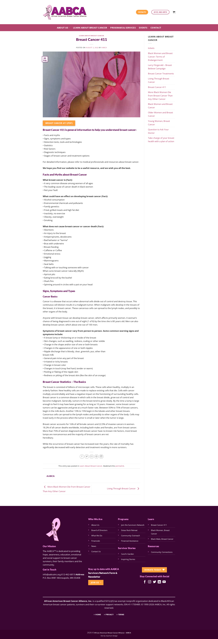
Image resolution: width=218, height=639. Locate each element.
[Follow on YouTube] (164, 582)
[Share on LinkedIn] (101, 456)
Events (143, 27)
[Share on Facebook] (82, 456)
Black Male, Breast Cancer (162, 539)
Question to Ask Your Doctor (158, 131)
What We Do (96, 535)
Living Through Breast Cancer (121, 488)
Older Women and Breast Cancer (160, 114)
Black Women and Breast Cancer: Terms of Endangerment (160, 56)
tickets (151, 48)
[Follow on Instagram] (149, 582)
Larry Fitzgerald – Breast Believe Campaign (160, 67)
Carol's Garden (127, 554)
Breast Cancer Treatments (161, 73)
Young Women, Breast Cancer (159, 123)
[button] (174, 12)
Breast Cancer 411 (157, 87)
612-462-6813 (68, 574)
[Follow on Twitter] (154, 582)
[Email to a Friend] (91, 456)
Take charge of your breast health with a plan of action (161, 139)
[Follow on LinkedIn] (159, 582)
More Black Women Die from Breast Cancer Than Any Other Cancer (160, 95)
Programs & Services (122, 27)
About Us (62, 27)
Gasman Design (112, 636)
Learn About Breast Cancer (90, 27)
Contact (156, 27)
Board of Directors (99, 530)
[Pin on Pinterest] (96, 456)
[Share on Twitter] (87, 456)
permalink (119, 466)
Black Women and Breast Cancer (160, 106)
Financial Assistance (129, 541)
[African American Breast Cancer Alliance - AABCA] (65, 12)
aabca (104, 47)
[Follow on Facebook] (144, 582)
